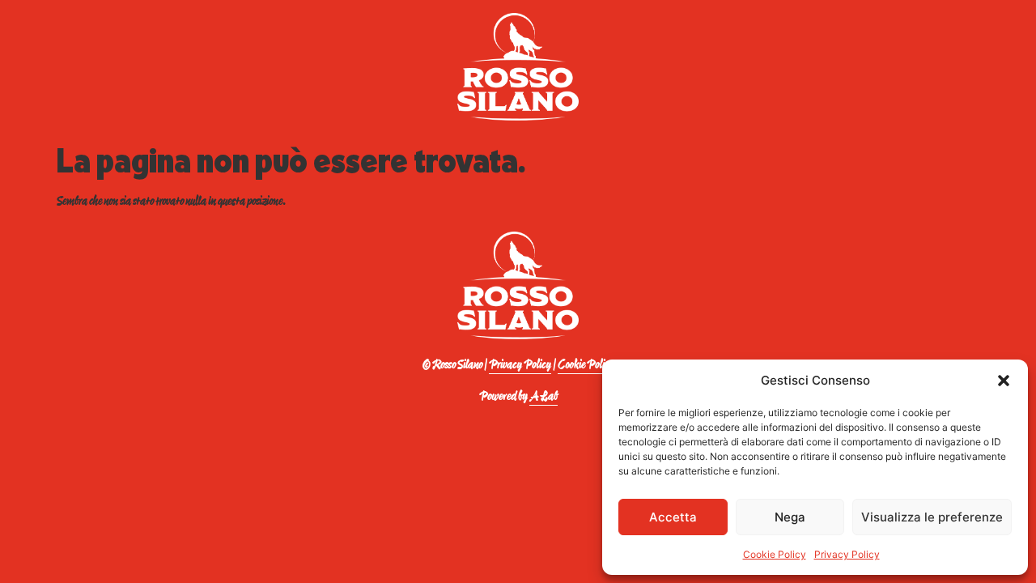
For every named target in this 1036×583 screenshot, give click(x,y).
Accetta (673, 517)
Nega (790, 517)
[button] (1004, 380)
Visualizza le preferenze (932, 517)
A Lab (543, 397)
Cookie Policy (774, 554)
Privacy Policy (847, 554)
